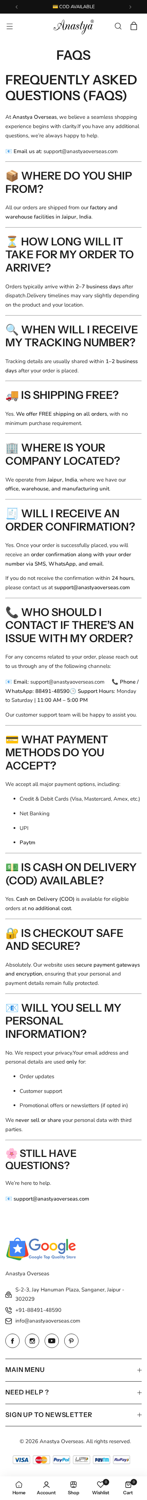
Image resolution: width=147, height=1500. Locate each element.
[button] (16, 7)
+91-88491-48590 (38, 1310)
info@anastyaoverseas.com (47, 1320)
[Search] (118, 26)
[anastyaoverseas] (73, 26)
